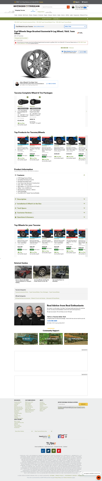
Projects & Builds (17, 402)
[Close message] (87, 18)
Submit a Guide (43, 404)
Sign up (83, 404)
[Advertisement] (51, 361)
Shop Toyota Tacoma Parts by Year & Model (19, 422)
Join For (83, 52)
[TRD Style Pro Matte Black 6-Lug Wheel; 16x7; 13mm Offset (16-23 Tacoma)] (84, 141)
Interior (63, 15)
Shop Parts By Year (18, 407)
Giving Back (42, 403)
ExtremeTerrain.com (27, 7)
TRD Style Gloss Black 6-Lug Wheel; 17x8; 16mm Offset (35, 149)
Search (68, 7)
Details (41, 2)
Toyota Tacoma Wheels (54, 292)
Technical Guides (18, 413)
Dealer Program (43, 408)
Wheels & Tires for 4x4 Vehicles (38, 298)
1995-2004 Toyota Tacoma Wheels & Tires (45, 22)
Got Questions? (28, 405)
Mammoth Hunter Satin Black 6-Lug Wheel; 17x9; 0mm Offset (23, 149)
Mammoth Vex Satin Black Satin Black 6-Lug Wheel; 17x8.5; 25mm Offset (47, 150)
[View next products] (86, 111)
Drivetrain (40, 15)
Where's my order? (29, 402)
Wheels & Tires (83, 15)
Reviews (41, 410)
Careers (41, 405)
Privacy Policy (60, 475)
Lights (71, 15)
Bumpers (35, 15)
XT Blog (16, 414)
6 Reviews (71, 47)
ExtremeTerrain (58, 446)
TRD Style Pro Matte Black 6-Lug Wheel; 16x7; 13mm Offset (84, 149)
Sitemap (52, 475)
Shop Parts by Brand (18, 408)
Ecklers (65, 446)
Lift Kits (67, 15)
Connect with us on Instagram (66, 436)
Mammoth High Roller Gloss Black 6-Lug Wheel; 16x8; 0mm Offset (35, 242)
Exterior (55, 15)
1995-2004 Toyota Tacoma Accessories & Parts (24, 22)
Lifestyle (20, 15)
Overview (42, 402)
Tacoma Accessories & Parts (21, 292)
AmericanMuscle (39, 446)
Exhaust (50, 15)
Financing (16, 412)
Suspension (76, 15)
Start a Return (28, 403)
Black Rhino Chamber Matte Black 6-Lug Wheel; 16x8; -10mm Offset (72, 149)
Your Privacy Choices (71, 475)
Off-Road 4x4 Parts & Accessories (22, 298)
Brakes (31, 15)
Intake (58, 15)
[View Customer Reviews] (64, 48)
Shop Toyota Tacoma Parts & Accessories (17, 426)
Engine (45, 15)
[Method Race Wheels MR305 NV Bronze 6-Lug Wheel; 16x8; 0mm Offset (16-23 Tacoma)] (59, 141)
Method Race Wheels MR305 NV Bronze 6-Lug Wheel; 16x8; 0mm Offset (59, 149)
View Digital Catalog (18, 418)
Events (15, 405)
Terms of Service (68, 477)
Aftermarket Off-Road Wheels (52, 298)
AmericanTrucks (49, 446)
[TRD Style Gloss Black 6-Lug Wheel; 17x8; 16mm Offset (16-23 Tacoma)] (35, 141)
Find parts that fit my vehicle (21, 38)
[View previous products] (15, 111)
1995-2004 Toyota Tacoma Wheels (63, 22)
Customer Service (29, 407)
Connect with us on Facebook (59, 436)
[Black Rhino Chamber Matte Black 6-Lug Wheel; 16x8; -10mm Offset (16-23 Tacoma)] (72, 141)
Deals (16, 15)
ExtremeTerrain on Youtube (62, 436)
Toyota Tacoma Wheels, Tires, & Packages (38, 292)
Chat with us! (28, 408)
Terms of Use (28, 412)
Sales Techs (42, 409)
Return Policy (28, 404)
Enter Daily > (56, 18)
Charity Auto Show (44, 407)
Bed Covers (25, 15)
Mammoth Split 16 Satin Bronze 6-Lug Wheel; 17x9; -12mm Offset (23, 242)
